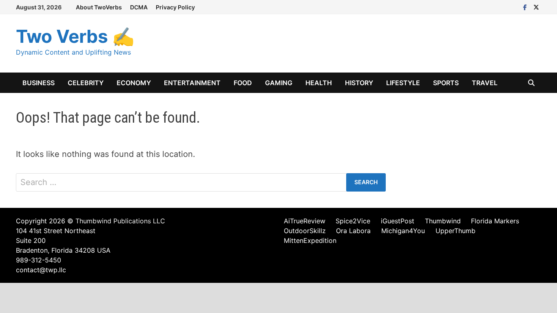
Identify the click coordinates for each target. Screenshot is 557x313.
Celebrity (86, 83)
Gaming (278, 83)
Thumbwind (443, 221)
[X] (536, 6)
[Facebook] (526, 6)
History (359, 83)
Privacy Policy (175, 7)
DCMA (139, 7)
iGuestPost (397, 221)
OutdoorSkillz (305, 231)
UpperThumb (455, 231)
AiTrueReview (304, 221)
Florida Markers (495, 221)
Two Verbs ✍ (75, 36)
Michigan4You (403, 231)
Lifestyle (403, 83)
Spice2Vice (353, 221)
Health (318, 83)
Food (243, 83)
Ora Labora (353, 231)
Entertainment (192, 83)
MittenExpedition (310, 240)
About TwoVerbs (99, 7)
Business (38, 83)
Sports (446, 83)
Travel (484, 83)
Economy (134, 83)
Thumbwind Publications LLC (120, 221)
